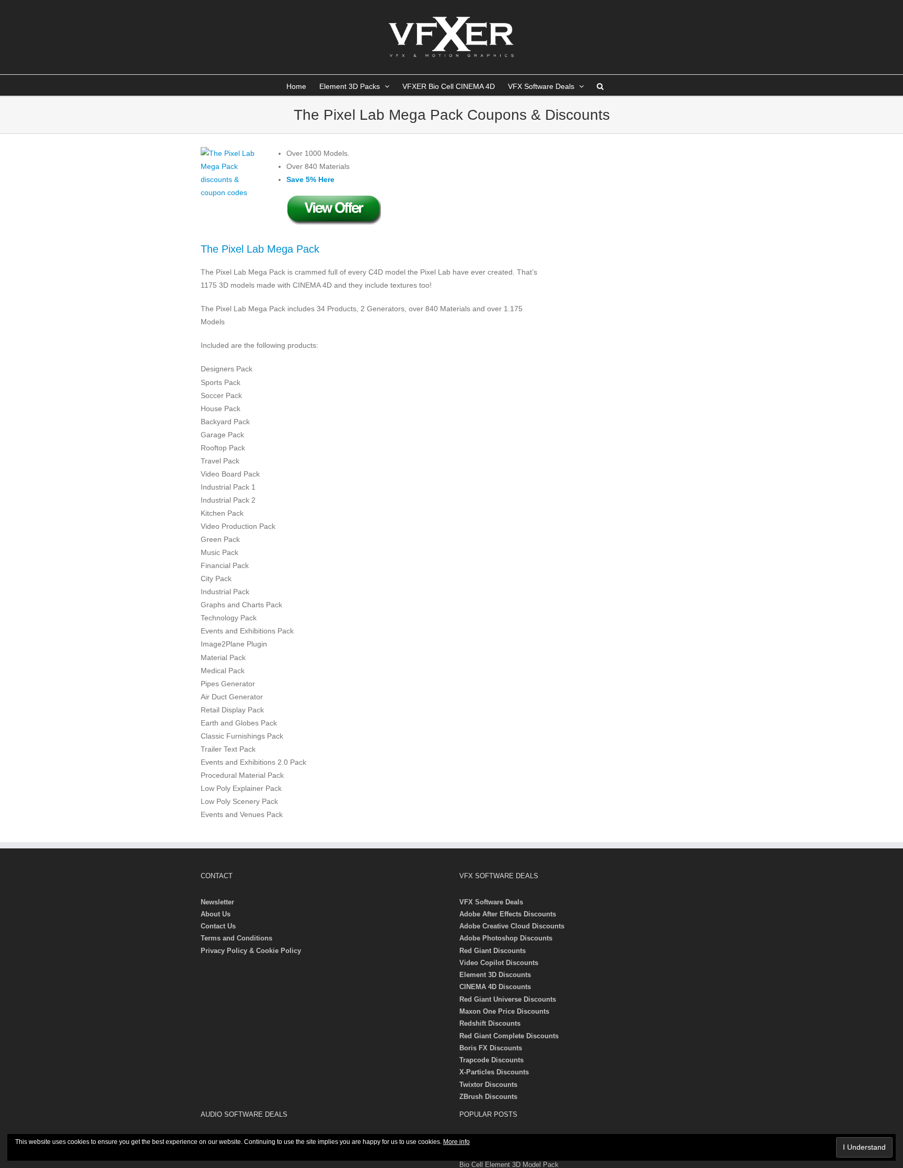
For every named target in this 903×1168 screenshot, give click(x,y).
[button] (600, 85)
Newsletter (217, 902)
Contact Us (218, 926)
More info (456, 1142)
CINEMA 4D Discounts (495, 987)
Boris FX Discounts (490, 1048)
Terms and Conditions (236, 938)
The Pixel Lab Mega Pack (260, 249)
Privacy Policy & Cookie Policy (251, 951)
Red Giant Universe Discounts (507, 999)
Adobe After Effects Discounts (507, 914)
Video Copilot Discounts (498, 963)
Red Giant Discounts (492, 951)
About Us (215, 914)
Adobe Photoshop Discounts (505, 938)
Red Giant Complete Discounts (509, 1036)
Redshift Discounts (489, 1023)
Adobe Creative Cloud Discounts (511, 926)
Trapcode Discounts (491, 1060)
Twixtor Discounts (488, 1084)
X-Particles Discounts (494, 1072)
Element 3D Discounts (495, 975)
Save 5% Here (310, 179)
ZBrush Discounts (488, 1097)
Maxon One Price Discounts (504, 1011)
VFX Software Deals (491, 902)
